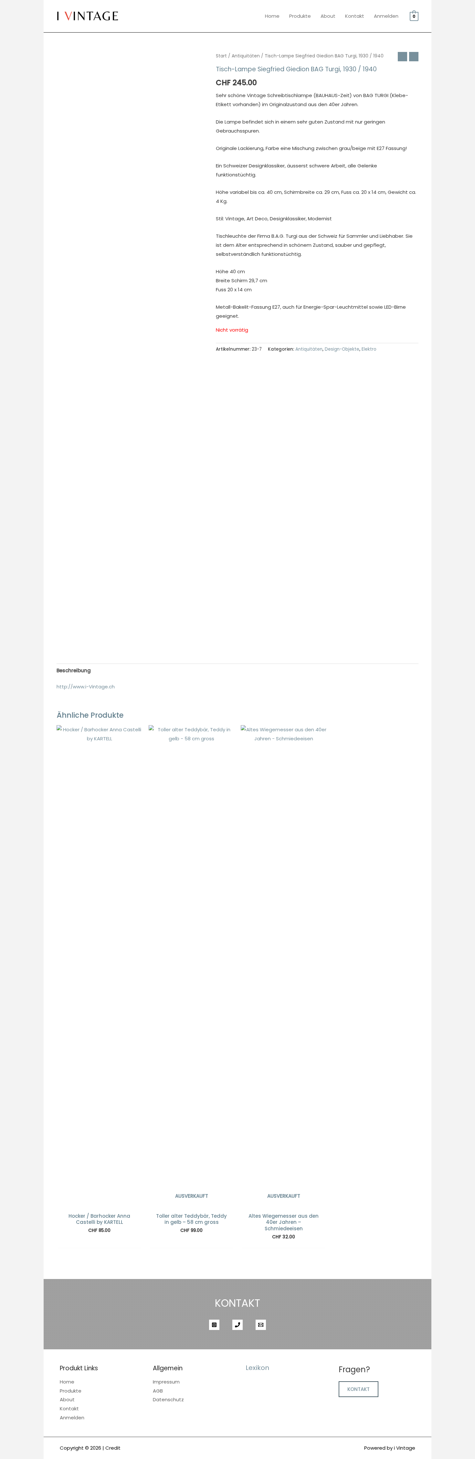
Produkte (300, 16)
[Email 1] (261, 1325)
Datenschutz (168, 1399)
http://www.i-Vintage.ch (86, 686)
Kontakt (354, 16)
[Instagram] (214, 1325)
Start (221, 56)
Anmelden (386, 16)
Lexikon (257, 1367)
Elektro (369, 349)
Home (272, 16)
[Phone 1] (237, 1325)
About (328, 16)
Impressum (166, 1381)
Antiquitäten (246, 56)
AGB (158, 1390)
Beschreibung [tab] (74, 670)
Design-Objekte (342, 349)
